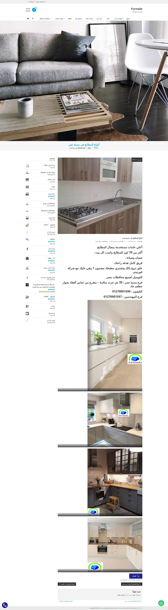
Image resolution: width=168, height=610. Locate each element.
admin (139, 241)
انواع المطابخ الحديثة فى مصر (130, 584)
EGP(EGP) (31, 2)
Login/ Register (40, 2)
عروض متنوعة (59, 18)
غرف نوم (99, 18)
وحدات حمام (89, 18)
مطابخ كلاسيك (105, 241)
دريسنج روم (78, 18)
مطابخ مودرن (98, 241)
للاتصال (134, 576)
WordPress (139, 608)
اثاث (108, 18)
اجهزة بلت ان (118, 18)
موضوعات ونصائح (45, 18)
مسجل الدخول (128, 595)
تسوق (128, 18)
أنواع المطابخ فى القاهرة (68, 584)
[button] (161, 603)
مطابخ (70, 18)
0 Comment (130, 241)
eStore (120, 608)
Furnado (136, 9)
